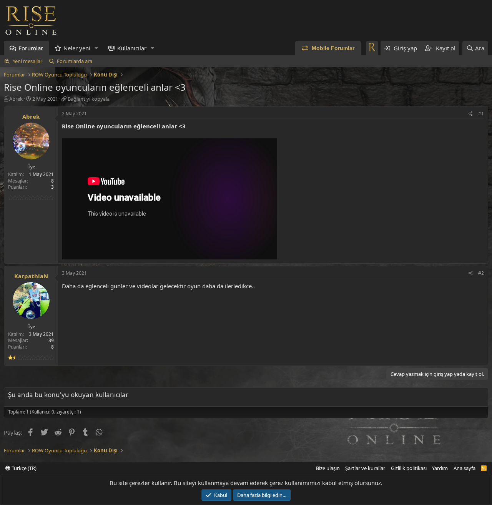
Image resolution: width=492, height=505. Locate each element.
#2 (481, 273)
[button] (96, 48)
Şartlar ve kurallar (365, 468)
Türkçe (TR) (23, 468)
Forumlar (30, 48)
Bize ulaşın (328, 468)
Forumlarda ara (74, 61)
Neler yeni (76, 48)
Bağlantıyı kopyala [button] (89, 98)
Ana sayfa (464, 468)
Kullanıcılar (131, 48)
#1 (481, 113)
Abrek (16, 98)
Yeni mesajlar (27, 61)
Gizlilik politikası (409, 468)
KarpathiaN (31, 276)
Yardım (440, 468)
